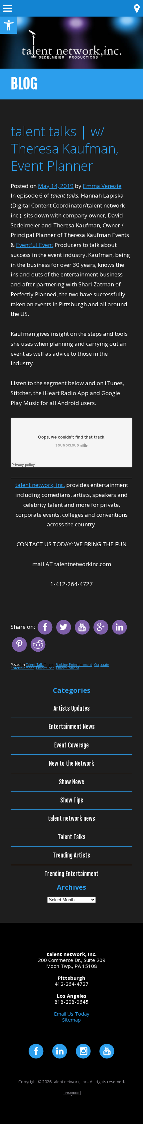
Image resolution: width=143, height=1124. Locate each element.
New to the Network (71, 763)
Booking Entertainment (74, 664)
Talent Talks (35, 664)
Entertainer (45, 668)
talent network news (71, 818)
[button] (8, 25)
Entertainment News (72, 727)
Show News (71, 782)
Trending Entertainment (71, 874)
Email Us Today (71, 1013)
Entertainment (67, 668)
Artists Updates (72, 708)
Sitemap (71, 1019)
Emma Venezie (102, 186)
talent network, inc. (40, 485)
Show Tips (71, 800)
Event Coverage (71, 745)
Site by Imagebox (71, 1093)
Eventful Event (34, 245)
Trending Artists (71, 855)
